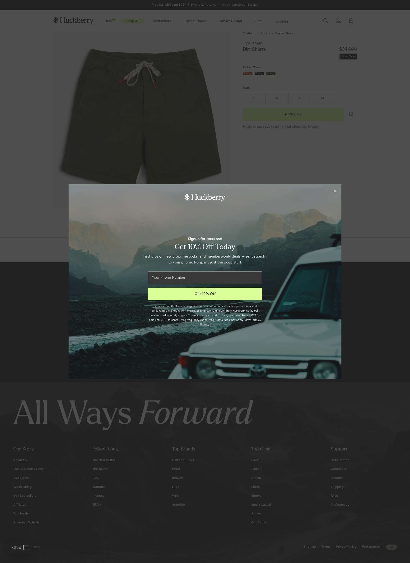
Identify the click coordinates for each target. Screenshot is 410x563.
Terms (255, 319)
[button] (20, 548)
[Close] (335, 191)
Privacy (204, 324)
